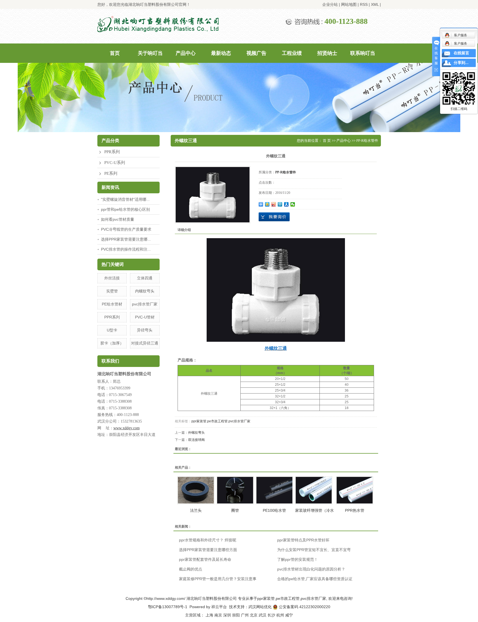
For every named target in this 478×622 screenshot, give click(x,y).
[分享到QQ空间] (267, 204)
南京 (218, 615)
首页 (115, 53)
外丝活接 (112, 278)
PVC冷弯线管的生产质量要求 (126, 229)
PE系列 (110, 173)
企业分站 (330, 4)
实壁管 (112, 291)
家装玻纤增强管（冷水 (314, 510)
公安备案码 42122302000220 (304, 607)
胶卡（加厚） (112, 343)
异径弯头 (144, 330)
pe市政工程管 (217, 421)
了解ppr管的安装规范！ (297, 559)
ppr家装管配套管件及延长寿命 (205, 559)
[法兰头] (195, 490)
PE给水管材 (112, 304)
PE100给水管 (274, 510)
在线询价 (274, 216)
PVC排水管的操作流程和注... (126, 249)
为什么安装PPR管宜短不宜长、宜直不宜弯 (314, 550)
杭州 (280, 615)
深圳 (227, 615)
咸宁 (289, 615)
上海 (209, 615)
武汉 (262, 615)
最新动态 (221, 53)
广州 (245, 615)
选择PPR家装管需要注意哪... (126, 239)
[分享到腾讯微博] (280, 204)
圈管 (235, 510)
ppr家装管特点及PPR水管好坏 (303, 540)
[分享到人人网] (286, 204)
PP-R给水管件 (367, 140)
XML (375, 4)
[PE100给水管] (274, 490)
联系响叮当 (362, 53)
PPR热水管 (354, 510)
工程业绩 (292, 53)
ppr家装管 (198, 421)
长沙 (271, 615)
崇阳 (236, 615)
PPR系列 (112, 152)
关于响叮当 (150, 53)
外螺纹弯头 (196, 433)
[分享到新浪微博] (273, 204)
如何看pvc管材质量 (117, 219)
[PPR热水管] (354, 490)
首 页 (327, 140)
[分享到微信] (292, 204)
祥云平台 (219, 607)
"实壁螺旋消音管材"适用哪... (125, 199)
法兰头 (196, 510)
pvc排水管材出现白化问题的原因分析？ (311, 569)
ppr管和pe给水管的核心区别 (125, 209)
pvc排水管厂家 (144, 304)
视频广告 (256, 53)
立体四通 (144, 278)
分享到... (461, 63)
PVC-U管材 (145, 317)
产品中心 (186, 53)
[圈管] (235, 490)
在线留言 (461, 53)
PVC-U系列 (114, 162)
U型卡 (112, 330)
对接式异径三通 (144, 343)
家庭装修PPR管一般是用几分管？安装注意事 (217, 579)
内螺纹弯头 (144, 291)
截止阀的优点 (190, 569)
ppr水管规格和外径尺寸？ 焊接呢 (207, 540)
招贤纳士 (327, 53)
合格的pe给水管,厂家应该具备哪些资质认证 (314, 579)
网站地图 (349, 4)
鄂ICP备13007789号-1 (167, 607)
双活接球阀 (196, 440)
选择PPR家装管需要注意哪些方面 (208, 550)
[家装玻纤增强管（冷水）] (313, 490)
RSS (364, 4)
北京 (254, 615)
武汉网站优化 (260, 607)
